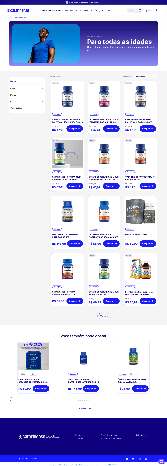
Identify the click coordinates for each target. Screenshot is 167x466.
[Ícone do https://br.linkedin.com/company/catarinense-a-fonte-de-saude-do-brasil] (146, 458)
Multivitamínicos (20, 18)
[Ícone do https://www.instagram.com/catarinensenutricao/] (139, 458)
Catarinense (80, 435)
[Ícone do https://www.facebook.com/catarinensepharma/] (127, 458)
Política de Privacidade (111, 438)
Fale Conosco (142, 435)
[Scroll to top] (83, 409)
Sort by (127, 76)
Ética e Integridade (109, 435)
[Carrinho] (157, 10)
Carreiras (79, 438)
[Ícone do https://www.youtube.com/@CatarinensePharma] (133, 458)
